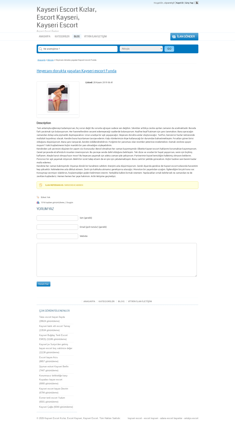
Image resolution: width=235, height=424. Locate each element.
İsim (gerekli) (86, 218)
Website (84, 236)
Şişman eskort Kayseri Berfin (53, 366)
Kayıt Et (180, 3)
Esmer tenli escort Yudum (52, 398)
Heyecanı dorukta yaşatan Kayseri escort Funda (76, 71)
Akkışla (50, 60)
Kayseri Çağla (46, 407)
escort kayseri (151, 418)
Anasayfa (44, 36)
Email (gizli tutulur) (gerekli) (93, 227)
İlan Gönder (186, 36)
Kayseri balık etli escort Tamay (54, 326)
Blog (77, 36)
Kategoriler (62, 36)
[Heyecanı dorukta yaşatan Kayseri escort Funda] (58, 111)
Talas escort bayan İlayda (52, 317)
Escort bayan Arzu (48, 357)
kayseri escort (135, 418)
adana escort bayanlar (171, 418)
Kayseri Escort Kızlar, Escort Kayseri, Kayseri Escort (67, 17)
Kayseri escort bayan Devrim (53, 388)
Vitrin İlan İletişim (95, 36)
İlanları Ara (169, 49)
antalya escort (191, 418)
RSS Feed (197, 2)
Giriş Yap (189, 3)
